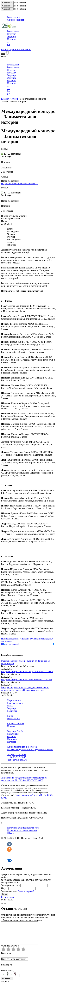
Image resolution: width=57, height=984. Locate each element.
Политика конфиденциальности (23, 827)
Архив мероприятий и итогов (22, 747)
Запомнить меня (9, 891)
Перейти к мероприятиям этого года (19, 183)
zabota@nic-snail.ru (17, 759)
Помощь (11, 726)
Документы (13, 734)
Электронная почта (10, 885)
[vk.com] (5, 903)
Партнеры (12, 739)
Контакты (12, 711)
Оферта (10, 833)
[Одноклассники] (9, 851)
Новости (11, 39)
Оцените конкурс (10, 945)
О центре (11, 36)
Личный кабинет (15, 20)
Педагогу (11, 34)
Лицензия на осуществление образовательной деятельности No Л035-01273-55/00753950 (24, 779)
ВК (8, 44)
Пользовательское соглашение (22, 830)
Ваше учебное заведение (13, 959)
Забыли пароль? (26, 891)
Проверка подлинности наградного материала (30, 749)
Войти (10, 716)
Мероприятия (14, 700)
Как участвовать (15, 703)
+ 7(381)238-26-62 (17, 754)
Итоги (15, 99)
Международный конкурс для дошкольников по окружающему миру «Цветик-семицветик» (25, 688)
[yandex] (2, 903)
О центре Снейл (15, 731)
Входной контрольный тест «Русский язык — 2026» (27, 671)
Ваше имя (6, 953)
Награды (11, 742)
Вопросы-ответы (15, 723)
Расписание (13, 31)
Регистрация (13, 17)
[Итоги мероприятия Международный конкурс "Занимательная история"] (9, 27)
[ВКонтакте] (9, 845)
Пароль (4, 888)
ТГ (8, 42)
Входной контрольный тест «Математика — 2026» (26, 679)
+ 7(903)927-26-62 (17, 757)
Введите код (7, 970)
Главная (5, 99)
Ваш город (6, 964)
